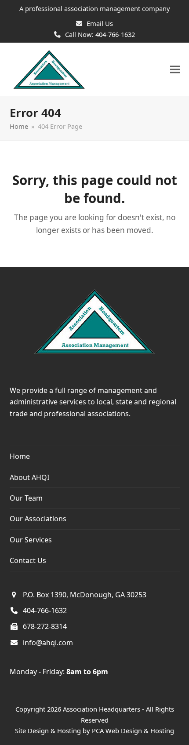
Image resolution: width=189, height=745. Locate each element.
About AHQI (29, 477)
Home (20, 456)
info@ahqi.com (48, 642)
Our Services (31, 540)
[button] (175, 69)
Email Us (100, 23)
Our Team (26, 498)
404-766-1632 (45, 610)
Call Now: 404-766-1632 (100, 34)
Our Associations (38, 518)
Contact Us (28, 560)
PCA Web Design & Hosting (133, 730)
